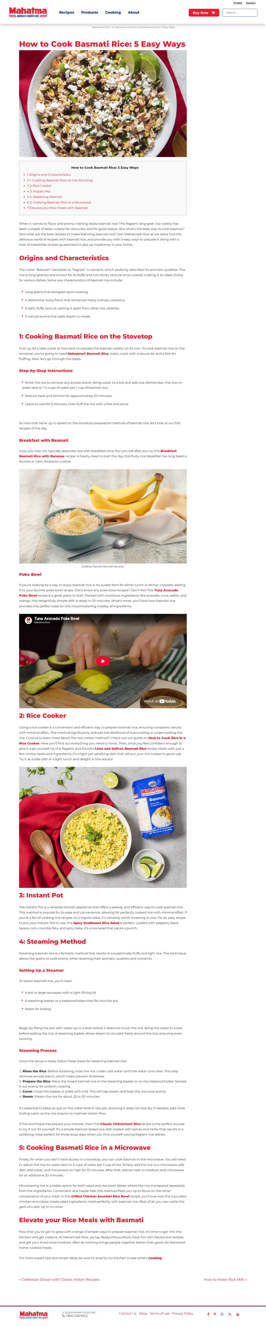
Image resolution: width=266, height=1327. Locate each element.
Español (250, 2)
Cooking (113, 12)
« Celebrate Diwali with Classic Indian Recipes (59, 1279)
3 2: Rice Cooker (39, 186)
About (133, 12)
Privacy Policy (182, 1313)
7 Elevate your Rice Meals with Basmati (57, 208)
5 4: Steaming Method (44, 197)
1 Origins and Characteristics (49, 174)
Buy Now (200, 12)
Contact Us (127, 1313)
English (238, 2)
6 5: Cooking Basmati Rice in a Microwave (59, 202)
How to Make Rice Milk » (225, 1279)
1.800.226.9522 (77, 1316)
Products (89, 12)
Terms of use (159, 1313)
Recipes (66, 12)
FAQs (143, 1313)
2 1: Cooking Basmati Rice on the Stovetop (60, 180)
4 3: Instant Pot (39, 191)
